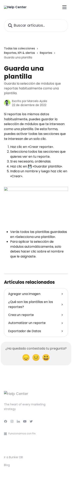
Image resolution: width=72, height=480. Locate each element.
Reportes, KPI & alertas (19, 53)
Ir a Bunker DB (13, 457)
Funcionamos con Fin (22, 433)
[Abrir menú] (64, 7)
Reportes (46, 53)
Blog (7, 465)
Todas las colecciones (19, 48)
